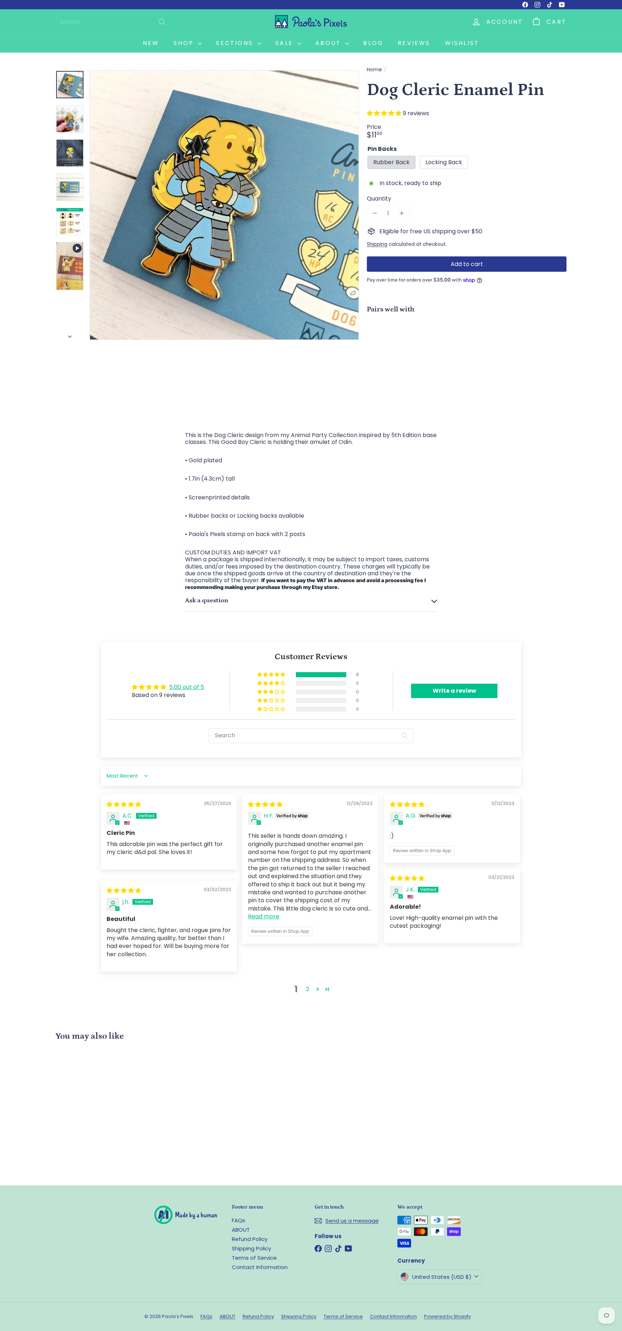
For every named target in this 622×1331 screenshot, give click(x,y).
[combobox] (113, 22)
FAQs (238, 1220)
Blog (373, 43)
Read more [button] (263, 916)
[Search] (162, 22)
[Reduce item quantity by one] (374, 213)
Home (374, 70)
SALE (285, 43)
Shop (184, 43)
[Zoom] (224, 205)
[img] (124, 804)
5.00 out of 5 (186, 687)
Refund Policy (249, 1239)
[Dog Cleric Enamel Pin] (467, 344)
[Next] (69, 334)
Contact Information (260, 1267)
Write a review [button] (454, 691)
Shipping (377, 244)
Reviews (414, 43)
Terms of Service (254, 1258)
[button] (385, 113)
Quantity (379, 198)
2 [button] (307, 989)
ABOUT (241, 1229)
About (329, 43)
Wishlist (462, 43)
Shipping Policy (251, 1248)
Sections (236, 43)
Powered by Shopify (447, 1316)
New (151, 43)
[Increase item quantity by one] (401, 213)
